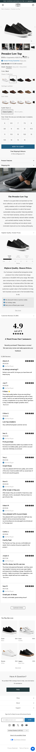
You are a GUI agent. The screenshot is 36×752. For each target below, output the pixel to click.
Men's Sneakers (5, 9)
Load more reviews (18, 607)
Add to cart (18, 146)
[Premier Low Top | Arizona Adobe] (13, 91)
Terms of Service (24, 748)
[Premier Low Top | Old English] (28, 79)
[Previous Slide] (1, 26)
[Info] (28, 57)
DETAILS (30, 1)
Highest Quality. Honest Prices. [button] (11, 233)
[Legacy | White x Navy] (13, 101)
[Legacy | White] (5, 101)
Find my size (5, 119)
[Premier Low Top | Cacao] (20, 91)
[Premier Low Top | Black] (13, 79)
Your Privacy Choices (19, 739)
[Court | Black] (9, 628)
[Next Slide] (34, 26)
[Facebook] (14, 725)
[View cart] (33, 5)
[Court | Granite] (26, 628)
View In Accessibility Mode (18, 735)
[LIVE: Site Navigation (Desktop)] (2, 5)
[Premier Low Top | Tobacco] (5, 91)
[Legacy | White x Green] (20, 101)
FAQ (18, 689)
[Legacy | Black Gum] (26, 651)
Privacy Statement (13, 748)
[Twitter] (18, 725)
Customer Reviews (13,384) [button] (9, 316)
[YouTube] (26, 725)
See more (18, 310)
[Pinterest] (22, 725)
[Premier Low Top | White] (5, 79)
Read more (6, 404)
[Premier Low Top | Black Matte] (20, 79)
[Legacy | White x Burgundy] (28, 101)
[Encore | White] (9, 651)
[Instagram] (9, 725)
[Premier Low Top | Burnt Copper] (28, 91)
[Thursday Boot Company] (18, 5)
